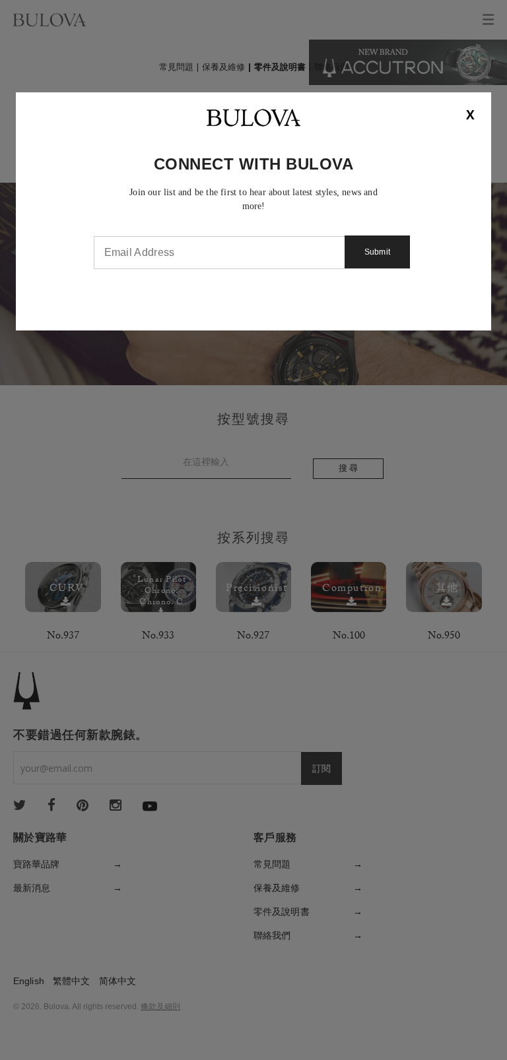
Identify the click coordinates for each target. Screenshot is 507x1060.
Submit (377, 252)
